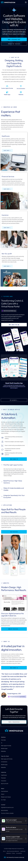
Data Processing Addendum (13, 851)
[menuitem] (12, 740)
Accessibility (19, 853)
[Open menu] (26, 2)
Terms (4, 851)
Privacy (13, 853)
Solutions (3, 737)
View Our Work (5, 756)
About (2, 788)
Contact (3, 804)
